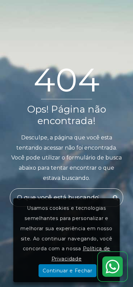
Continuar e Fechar (67, 271)
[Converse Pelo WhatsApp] (112, 266)
